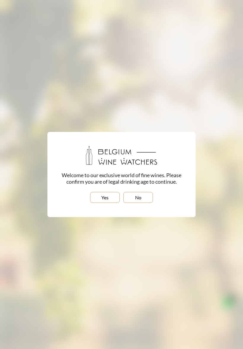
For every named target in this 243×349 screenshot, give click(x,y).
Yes (104, 197)
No (138, 197)
